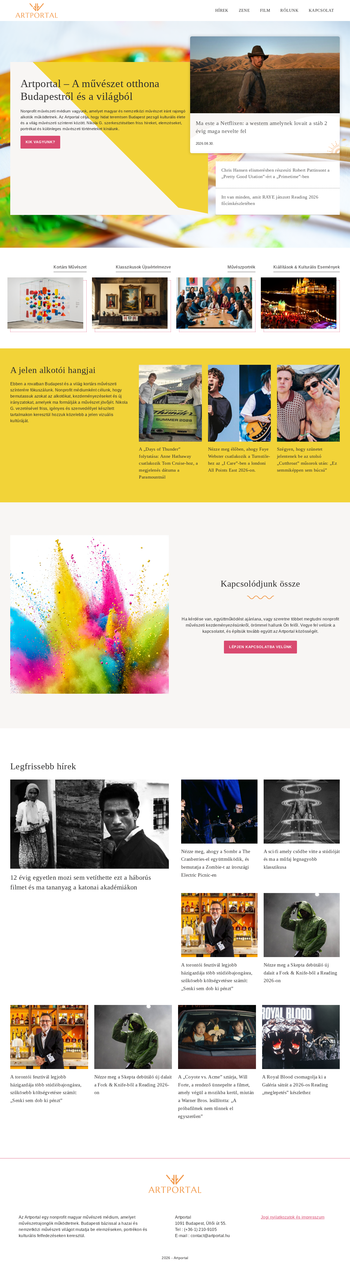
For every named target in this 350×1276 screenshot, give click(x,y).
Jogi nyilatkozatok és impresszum (292, 1217)
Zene (244, 10)
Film (265, 10)
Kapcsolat (321, 10)
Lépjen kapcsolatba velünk (260, 647)
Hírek (222, 10)
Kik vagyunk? (40, 142)
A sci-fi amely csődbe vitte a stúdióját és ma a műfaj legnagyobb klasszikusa (302, 859)
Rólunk (289, 10)
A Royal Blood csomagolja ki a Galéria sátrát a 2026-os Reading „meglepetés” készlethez (295, 1084)
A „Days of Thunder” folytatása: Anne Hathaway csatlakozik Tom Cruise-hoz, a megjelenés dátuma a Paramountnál (168, 463)
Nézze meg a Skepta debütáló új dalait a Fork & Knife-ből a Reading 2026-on (300, 972)
